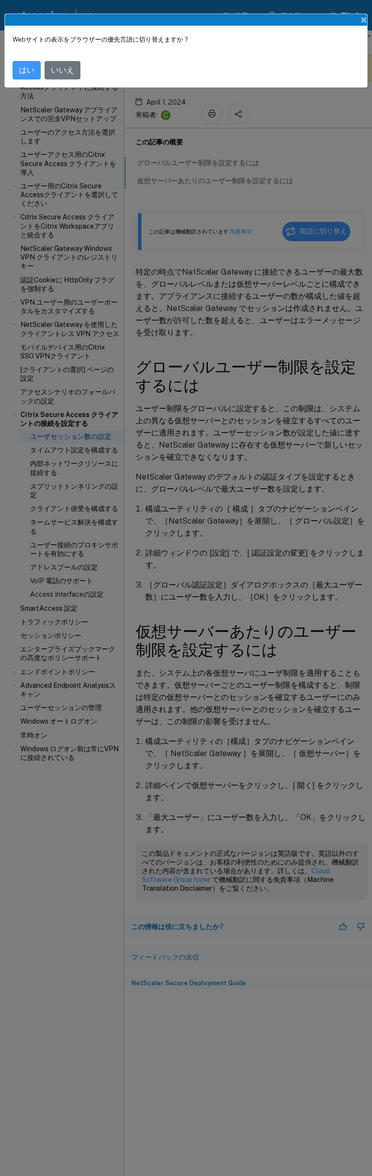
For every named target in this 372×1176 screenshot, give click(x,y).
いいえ (62, 70)
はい (26, 70)
